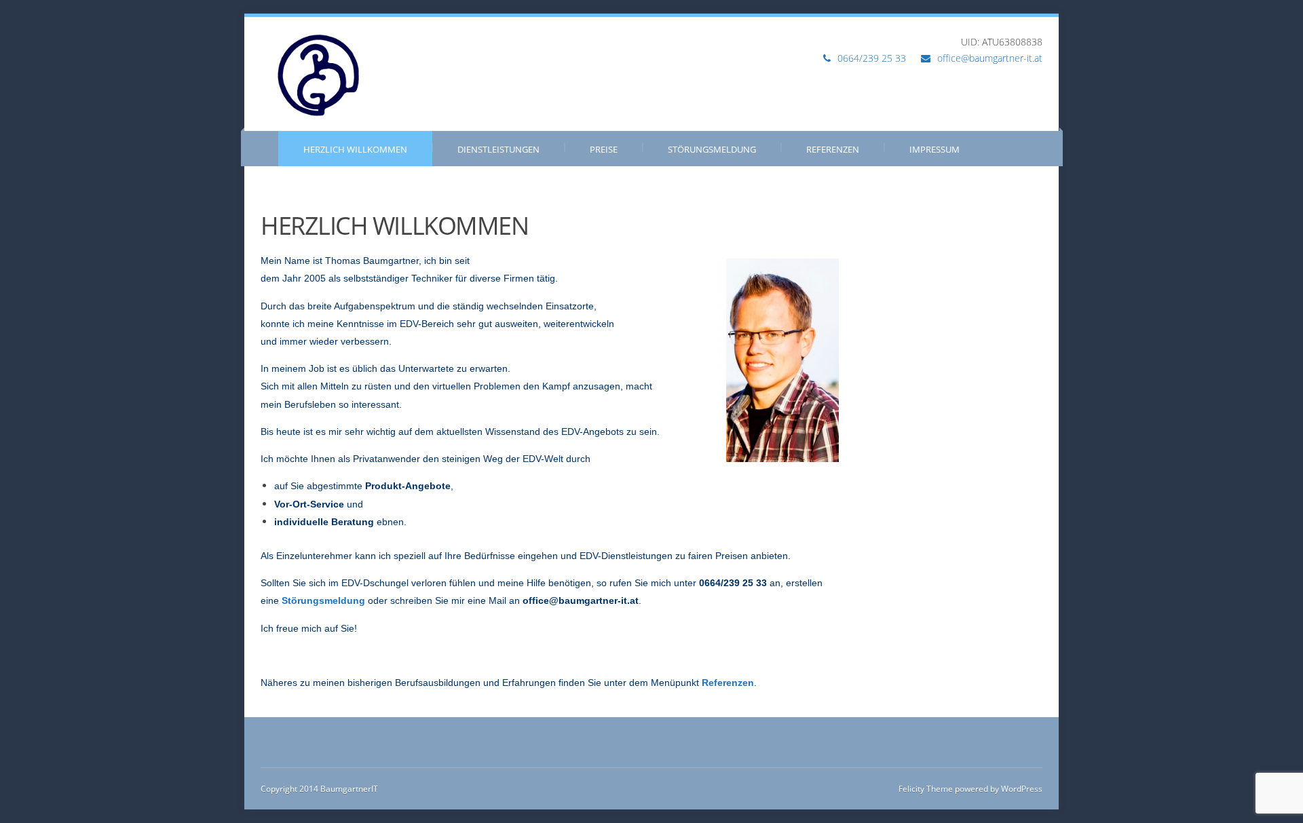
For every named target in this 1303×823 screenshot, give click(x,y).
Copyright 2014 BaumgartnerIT (319, 789)
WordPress (1020, 789)
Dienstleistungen (498, 149)
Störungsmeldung (712, 149)
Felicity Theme (926, 789)
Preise (604, 149)
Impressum (934, 149)
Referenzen (832, 149)
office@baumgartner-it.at (989, 58)
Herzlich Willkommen (355, 149)
